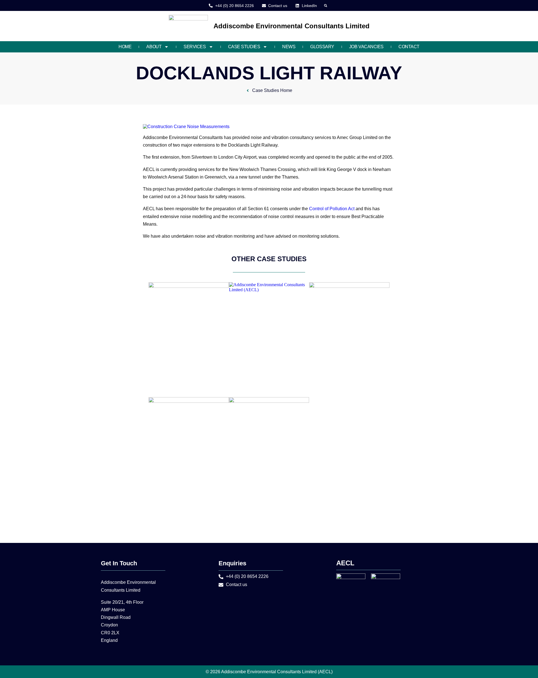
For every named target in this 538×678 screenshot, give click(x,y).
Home (125, 46)
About (153, 46)
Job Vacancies (366, 46)
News (288, 46)
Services (195, 46)
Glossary (322, 46)
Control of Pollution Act (331, 208)
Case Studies (244, 46)
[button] (325, 5)
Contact (408, 46)
